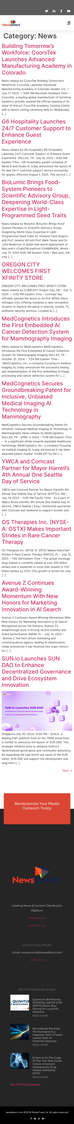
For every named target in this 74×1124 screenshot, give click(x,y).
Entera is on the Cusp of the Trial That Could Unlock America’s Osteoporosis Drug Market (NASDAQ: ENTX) (47, 1065)
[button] (68, 23)
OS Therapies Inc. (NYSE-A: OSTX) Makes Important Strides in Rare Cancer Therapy (36, 532)
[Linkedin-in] (39, 1118)
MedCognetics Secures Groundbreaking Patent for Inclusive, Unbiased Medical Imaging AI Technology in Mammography (36, 400)
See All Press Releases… (26, 1084)
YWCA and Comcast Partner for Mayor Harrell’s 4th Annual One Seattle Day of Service (36, 471)
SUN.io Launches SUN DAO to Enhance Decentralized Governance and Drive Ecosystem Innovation (36, 671)
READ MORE (40, 1015)
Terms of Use (37, 925)
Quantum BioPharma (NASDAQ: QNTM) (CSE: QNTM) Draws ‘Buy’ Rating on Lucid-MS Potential (47, 1005)
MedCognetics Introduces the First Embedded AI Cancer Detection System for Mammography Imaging (37, 328)
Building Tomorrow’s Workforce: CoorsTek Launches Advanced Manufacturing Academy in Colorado (37, 59)
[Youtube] (43, 1118)
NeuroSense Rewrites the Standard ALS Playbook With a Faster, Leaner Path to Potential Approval (48, 1035)
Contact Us (37, 960)
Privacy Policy (37, 918)
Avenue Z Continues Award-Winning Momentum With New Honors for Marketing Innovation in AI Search (31, 596)
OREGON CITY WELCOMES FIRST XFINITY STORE (26, 271)
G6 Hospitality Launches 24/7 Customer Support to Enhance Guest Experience (36, 131)
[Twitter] (35, 1118)
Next (67, 770)
